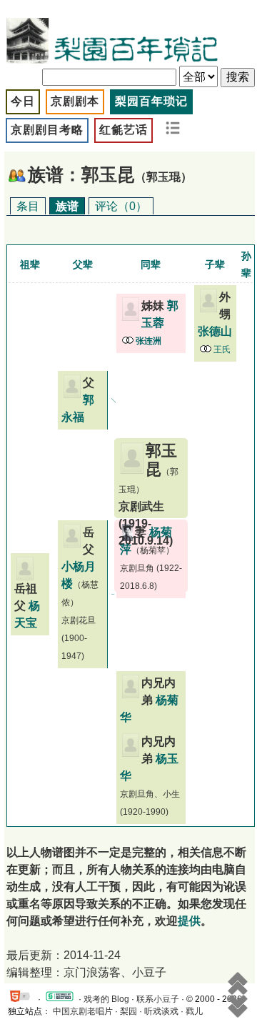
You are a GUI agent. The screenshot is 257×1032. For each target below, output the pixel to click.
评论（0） (121, 206)
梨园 (128, 1011)
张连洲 (148, 341)
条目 (27, 206)
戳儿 (194, 1011)
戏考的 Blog (106, 999)
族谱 (67, 206)
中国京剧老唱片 (83, 1011)
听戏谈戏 (161, 1011)
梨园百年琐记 (151, 101)
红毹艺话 (123, 130)
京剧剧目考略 (47, 130)
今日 (23, 101)
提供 (189, 921)
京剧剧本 (75, 101)
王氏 (222, 349)
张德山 (215, 331)
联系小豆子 (157, 999)
